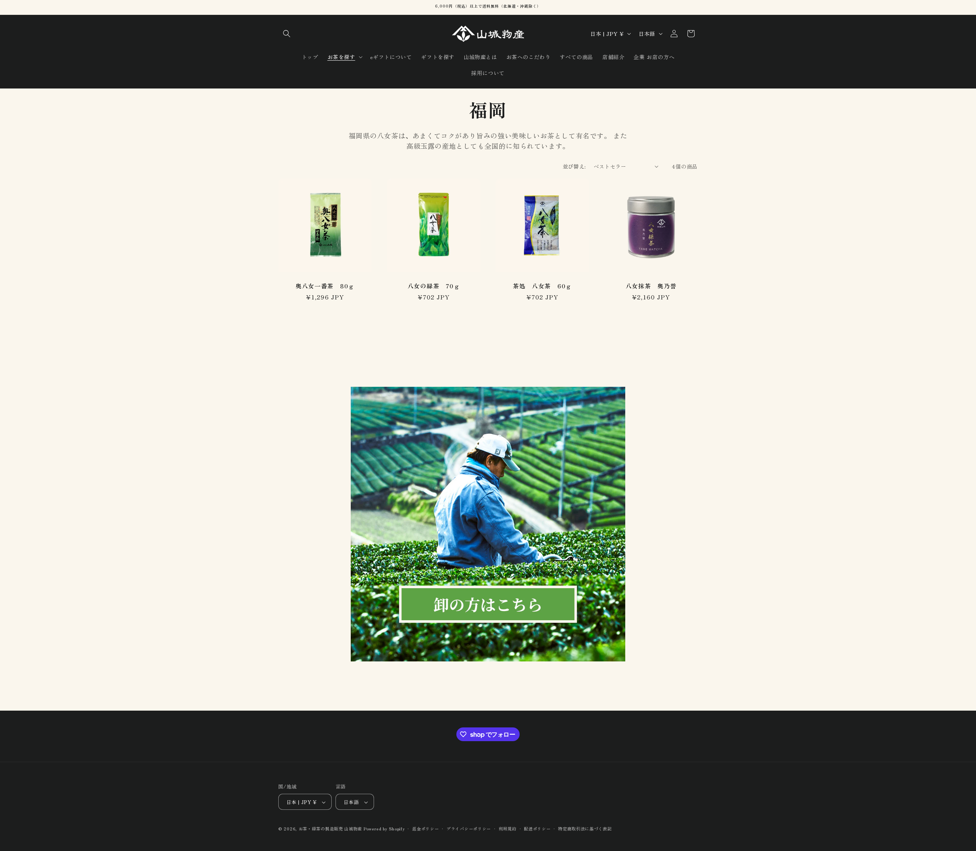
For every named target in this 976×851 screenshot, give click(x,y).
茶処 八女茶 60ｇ (542, 286)
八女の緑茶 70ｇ (434, 286)
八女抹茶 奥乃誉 (651, 286)
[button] (286, 33)
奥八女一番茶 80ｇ (325, 286)
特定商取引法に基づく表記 (585, 828)
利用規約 (508, 828)
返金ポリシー (425, 828)
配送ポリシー (537, 828)
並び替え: (574, 166)
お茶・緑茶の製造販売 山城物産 (331, 829)
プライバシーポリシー (468, 828)
